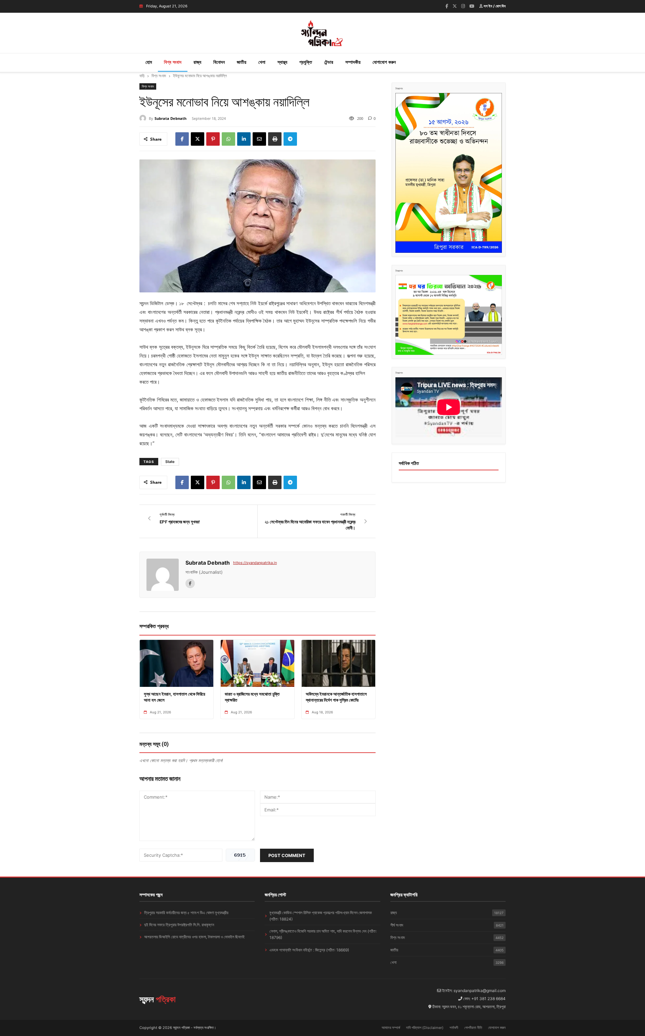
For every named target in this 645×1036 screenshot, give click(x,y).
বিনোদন (219, 62)
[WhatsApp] (228, 139)
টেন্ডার (328, 62)
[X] (197, 139)
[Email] (259, 139)
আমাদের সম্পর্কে (391, 1027)
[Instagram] (463, 6)
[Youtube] (471, 6)
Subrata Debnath (170, 118)
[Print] (275, 139)
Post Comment (286, 855)
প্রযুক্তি (305, 62)
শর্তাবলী (453, 1027)
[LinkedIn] (244, 139)
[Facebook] (446, 6)
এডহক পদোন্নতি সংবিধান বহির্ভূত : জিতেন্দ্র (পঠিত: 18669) (309, 949)
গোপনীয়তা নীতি (473, 1027)
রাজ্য (197, 62)
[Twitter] (455, 6)
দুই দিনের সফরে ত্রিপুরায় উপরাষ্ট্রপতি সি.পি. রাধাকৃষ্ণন (179, 924)
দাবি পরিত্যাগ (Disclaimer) (424, 1027)
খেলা (261, 62)
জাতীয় (241, 62)
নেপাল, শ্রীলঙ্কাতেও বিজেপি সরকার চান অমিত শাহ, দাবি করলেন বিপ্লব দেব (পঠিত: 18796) (323, 934)
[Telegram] (290, 139)
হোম (148, 62)
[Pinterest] (213, 139)
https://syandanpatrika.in (255, 562)
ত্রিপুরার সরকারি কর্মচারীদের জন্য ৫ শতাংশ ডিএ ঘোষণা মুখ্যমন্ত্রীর (186, 912)
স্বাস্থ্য (282, 62)
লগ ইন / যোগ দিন (494, 6)
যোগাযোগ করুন (384, 62)
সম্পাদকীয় (352, 62)
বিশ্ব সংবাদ (172, 62)
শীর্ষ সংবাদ (447, 925)
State (170, 461)
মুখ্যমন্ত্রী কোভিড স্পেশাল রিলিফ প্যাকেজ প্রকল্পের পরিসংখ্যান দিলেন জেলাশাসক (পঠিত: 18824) (320, 916)
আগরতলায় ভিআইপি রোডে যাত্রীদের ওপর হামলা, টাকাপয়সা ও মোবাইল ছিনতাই (194, 936)
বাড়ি (141, 76)
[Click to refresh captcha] (240, 855)
